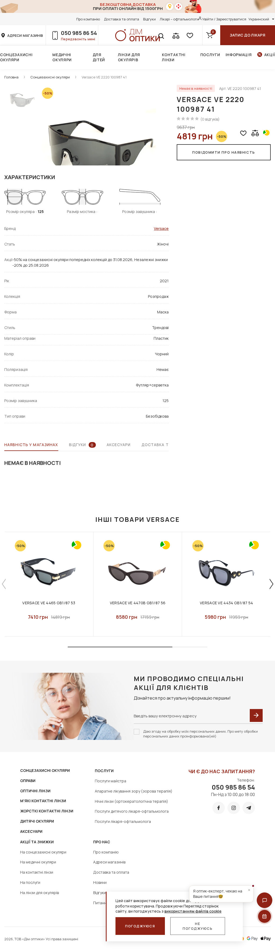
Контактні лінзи (173, 57)
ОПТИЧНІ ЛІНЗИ (35, 790)
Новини (100, 882)
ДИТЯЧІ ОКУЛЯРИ (37, 821)
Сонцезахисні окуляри (16, 57)
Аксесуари (119, 444)
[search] (160, 35)
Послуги (210, 54)
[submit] (256, 715)
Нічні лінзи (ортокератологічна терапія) (131, 801)
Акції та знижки (37, 841)
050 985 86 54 (79, 33)
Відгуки (149, 19)
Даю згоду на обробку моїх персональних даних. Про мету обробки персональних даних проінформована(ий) (200, 734)
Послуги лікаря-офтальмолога (123, 821)
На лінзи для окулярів (39, 892)
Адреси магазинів (109, 862)
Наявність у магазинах (31, 444)
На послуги (30, 882)
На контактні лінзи (36, 872)
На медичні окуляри (38, 862)
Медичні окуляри (62, 57)
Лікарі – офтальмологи (179, 19)
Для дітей (99, 57)
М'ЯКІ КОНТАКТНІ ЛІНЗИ (43, 800)
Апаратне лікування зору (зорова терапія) (133, 791)
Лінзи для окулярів (129, 57)
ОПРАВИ (27, 780)
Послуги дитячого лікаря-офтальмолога (132, 811)
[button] (264, 900)
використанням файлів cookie (193, 911)
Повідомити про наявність (223, 152)
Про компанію (88, 19)
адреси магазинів (25, 35)
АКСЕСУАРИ (31, 831)
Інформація (239, 54)
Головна (11, 77)
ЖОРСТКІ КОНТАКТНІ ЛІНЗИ (46, 810)
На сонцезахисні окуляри (43, 852)
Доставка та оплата (121, 19)
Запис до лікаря (247, 35)
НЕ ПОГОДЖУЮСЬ (198, 926)
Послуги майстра (110, 780)
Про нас (101, 841)
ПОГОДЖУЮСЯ (140, 926)
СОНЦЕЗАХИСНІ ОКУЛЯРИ (45, 770)
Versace (161, 228)
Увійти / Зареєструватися (224, 19)
